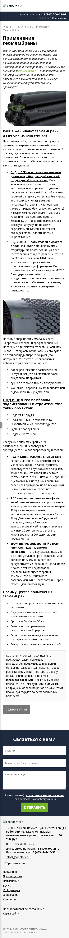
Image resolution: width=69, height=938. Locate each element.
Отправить (34, 807)
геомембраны (27, 71)
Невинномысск (59, 18)
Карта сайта (11, 913)
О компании (10, 895)
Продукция (10, 871)
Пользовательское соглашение (23, 909)
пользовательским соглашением (45, 795)
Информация (11, 890)
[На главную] (20, 6)
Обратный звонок (16, 863)
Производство (12, 876)
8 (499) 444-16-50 (44, 852)
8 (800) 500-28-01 (54, 14)
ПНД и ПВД (13, 399)
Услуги (7, 885)
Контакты (9, 899)
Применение (11, 881)
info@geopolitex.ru (19, 680)
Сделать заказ (16, 709)
